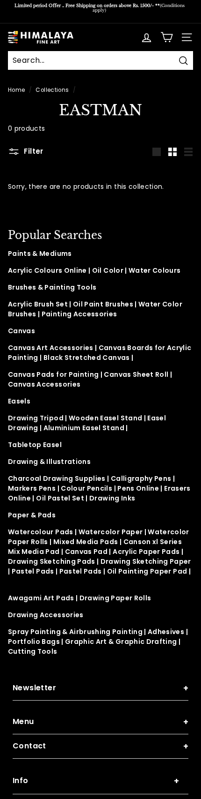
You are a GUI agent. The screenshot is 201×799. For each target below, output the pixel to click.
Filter (32, 151)
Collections (52, 90)
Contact (100, 746)
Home (16, 90)
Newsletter (100, 688)
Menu (100, 722)
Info (96, 781)
